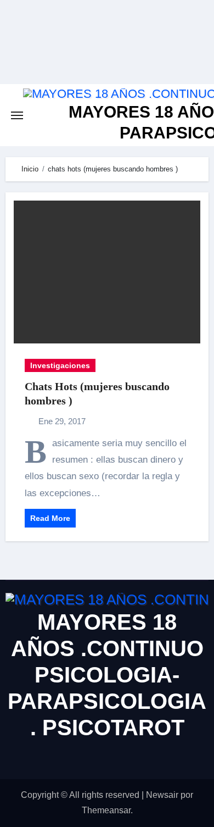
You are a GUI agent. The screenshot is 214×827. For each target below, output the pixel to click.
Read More (50, 518)
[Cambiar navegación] (17, 115)
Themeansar (106, 810)
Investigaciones (60, 365)
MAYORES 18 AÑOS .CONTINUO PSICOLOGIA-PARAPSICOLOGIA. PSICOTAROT (107, 675)
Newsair (162, 795)
